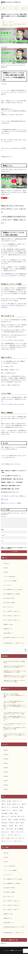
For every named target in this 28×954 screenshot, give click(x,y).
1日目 (4, 804)
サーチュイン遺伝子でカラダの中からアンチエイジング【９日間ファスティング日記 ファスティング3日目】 (14, 713)
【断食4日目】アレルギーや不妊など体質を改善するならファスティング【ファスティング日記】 (15, 667)
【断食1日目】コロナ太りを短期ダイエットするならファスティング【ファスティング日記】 (15, 681)
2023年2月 (6, 750)
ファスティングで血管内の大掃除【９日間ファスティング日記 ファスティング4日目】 (14, 702)
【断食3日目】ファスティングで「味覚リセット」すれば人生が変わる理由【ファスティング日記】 (15, 671)
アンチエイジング (19, 841)
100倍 (4, 801)
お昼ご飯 (12, 822)
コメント (3, 516)
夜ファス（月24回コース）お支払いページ (12, 615)
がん (17, 825)
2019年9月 (6, 780)
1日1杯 (9, 801)
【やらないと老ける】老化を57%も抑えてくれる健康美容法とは (14, 662)
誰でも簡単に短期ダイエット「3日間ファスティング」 (14, 643)
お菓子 (11, 825)
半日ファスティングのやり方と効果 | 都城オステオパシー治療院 (15, 696)
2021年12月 (6, 754)
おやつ (11, 819)
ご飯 (22, 825)
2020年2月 (6, 763)
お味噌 (16, 819)
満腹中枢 (24, 24)
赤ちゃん (8, 25)
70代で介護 (15, 807)
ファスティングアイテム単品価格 (10, 580)
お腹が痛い (5, 825)
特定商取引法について (8, 628)
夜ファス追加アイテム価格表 (9, 602)
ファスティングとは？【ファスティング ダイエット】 (14, 733)
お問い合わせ (6, 563)
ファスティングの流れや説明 (9, 576)
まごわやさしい (6, 831)
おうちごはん (21, 816)
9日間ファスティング (7, 810)
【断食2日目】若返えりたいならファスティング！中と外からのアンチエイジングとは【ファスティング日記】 (15, 676)
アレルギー (22, 838)
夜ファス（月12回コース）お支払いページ (12, 611)
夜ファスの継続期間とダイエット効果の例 (12, 593)
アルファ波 (15, 838)
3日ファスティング (6, 807)
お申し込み (6, 567)
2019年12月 (6, 767)
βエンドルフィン (6, 816)
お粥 (23, 822)
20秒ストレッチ (17, 804)
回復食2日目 (19, 24)
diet (21, 810)
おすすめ (4, 819)
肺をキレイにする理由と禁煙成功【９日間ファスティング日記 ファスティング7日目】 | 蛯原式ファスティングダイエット (14, 706)
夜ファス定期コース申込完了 (9, 598)
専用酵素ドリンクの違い (8, 624)
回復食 (15, 24)
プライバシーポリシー (8, 585)
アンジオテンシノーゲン (7, 841)
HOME (5, 8)
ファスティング (7, 24)
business (16, 810)
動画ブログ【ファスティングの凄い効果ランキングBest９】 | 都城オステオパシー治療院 (14, 728)
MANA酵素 (5, 813)
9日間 (22, 807)
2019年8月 (6, 785)
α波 (16, 813)
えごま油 (14, 816)
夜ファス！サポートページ (9, 607)
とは (4, 828)
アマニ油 (11, 835)
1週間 (9, 804)
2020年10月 (6, 758)
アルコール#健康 (6, 838)
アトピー (4, 835)
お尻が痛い (23, 819)
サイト (2, 540)
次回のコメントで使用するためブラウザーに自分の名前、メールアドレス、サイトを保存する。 (14, 548)
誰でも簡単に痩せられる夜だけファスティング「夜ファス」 (14, 638)
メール (3, 535)
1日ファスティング (18, 801)
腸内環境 (4, 25)
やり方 (13, 831)
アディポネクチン (21, 831)
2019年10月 (6, 776)
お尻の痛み (5, 822)
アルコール (18, 835)
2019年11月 (6, 771)
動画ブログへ (3, 943)
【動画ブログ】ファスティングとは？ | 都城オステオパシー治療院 (15, 735)
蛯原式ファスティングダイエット (11, 2)
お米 (18, 822)
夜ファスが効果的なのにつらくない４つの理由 (13, 589)
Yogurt (11, 813)
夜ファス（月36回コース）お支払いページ (12, 620)
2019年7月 (6, 789)
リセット (12, 24)
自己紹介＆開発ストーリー (9, 633)
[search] (25, 650)
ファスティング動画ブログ (14, 8)
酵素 (11, 25)
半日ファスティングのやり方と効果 (10, 693)
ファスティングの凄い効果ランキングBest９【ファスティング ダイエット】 (14, 724)
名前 (2, 529)
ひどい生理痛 (10, 828)
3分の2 (24, 804)
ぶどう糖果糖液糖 (19, 828)
